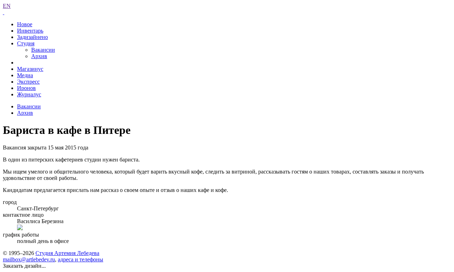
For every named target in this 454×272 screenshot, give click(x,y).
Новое (24, 24)
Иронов (26, 88)
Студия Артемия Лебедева (67, 253)
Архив (39, 56)
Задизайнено (32, 37)
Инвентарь (30, 31)
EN (7, 6)
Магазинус (30, 69)
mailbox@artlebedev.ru (29, 259)
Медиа (25, 75)
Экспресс (28, 82)
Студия (25, 43)
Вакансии (43, 50)
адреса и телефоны (80, 259)
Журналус (29, 94)
